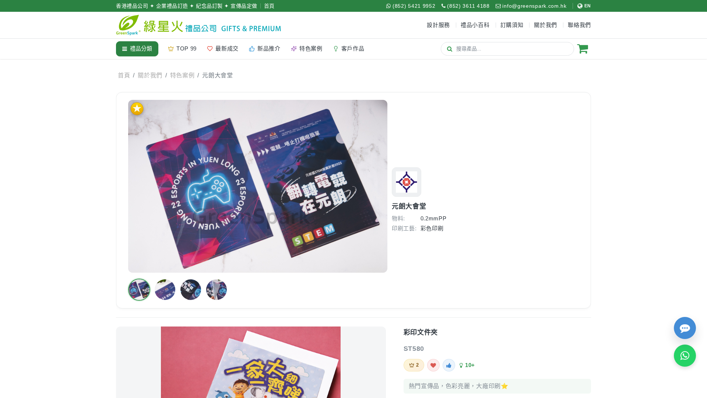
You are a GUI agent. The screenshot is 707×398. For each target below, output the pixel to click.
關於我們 (150, 75)
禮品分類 (141, 48)
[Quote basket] (582, 48)
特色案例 (182, 75)
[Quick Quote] (685, 328)
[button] (139, 289)
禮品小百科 (475, 25)
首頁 (269, 5)
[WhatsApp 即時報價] (685, 356)
